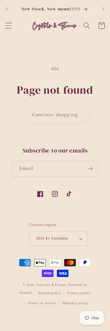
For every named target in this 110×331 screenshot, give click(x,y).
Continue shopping (55, 114)
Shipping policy (75, 303)
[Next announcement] (103, 9)
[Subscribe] (90, 169)
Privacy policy (79, 293)
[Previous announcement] (6, 9)
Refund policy (49, 293)
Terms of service (42, 303)
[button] (8, 25)
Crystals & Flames (52, 284)
